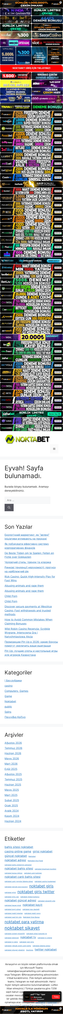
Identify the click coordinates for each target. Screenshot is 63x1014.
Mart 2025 (11, 795)
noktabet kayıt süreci (13, 909)
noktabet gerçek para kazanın (16, 887)
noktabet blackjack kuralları (45, 869)
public (8, 706)
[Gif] (31, 184)
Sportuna (29, 950)
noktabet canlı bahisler (33, 873)
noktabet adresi (15, 860)
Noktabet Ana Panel (35, 861)
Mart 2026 (11, 763)
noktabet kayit (32, 905)
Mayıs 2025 (12, 789)
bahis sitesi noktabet (19, 847)
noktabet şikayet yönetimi (15, 950)
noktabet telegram (12, 938)
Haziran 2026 (13, 753)
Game (8, 696)
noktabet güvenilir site (46, 901)
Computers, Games (16, 691)
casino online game (18, 851)
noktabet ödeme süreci (41, 946)
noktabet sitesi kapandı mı (36, 934)
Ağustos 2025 (13, 774)
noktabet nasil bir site (13, 917)
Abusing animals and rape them (24, 585)
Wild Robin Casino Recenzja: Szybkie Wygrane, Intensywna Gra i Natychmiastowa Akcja (27, 632)
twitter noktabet (46, 949)
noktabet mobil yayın (32, 913)
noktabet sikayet (22, 928)
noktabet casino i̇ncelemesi (45, 881)
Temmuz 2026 (13, 748)
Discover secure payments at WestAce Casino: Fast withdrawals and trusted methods (28, 610)
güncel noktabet (16, 856)
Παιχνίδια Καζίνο (15, 717)
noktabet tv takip (11, 942)
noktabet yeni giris (26, 942)
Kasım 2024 (12, 815)
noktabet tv (28, 937)
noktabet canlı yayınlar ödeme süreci (19, 881)
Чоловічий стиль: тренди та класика (28, 562)
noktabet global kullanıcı (29, 897)
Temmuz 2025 (13, 779)
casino (9, 685)
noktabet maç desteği (30, 909)
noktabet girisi (10, 892)
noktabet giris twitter (35, 891)
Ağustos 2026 (13, 742)
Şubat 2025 (12, 800)
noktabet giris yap (12, 897)
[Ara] (9, 507)
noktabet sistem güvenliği (15, 934)
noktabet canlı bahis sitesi (23, 877)
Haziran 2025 (13, 784)
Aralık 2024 (12, 810)
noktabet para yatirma (24, 921)
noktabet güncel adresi (20, 900)
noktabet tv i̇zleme (45, 938)
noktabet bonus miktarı (13, 873)
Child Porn (11, 596)
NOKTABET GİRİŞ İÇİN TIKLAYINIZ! (31, 68)
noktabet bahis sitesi (19, 868)
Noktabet (10, 701)
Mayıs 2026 (12, 758)
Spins (8, 711)
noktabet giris (41, 886)
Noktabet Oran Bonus (31, 917)
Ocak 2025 (11, 805)
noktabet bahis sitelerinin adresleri (18, 865)
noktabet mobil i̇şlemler (14, 913)
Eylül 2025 (11, 769)
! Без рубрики (13, 680)
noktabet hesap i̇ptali (13, 905)
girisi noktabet (42, 851)
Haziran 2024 (13, 821)
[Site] (31, 114)
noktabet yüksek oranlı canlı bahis (18, 946)
